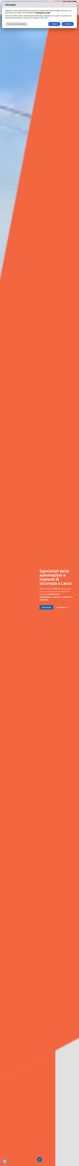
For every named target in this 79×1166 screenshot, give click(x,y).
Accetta (67, 24)
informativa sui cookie (43, 13)
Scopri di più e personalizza (16, 24)
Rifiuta (54, 24)
